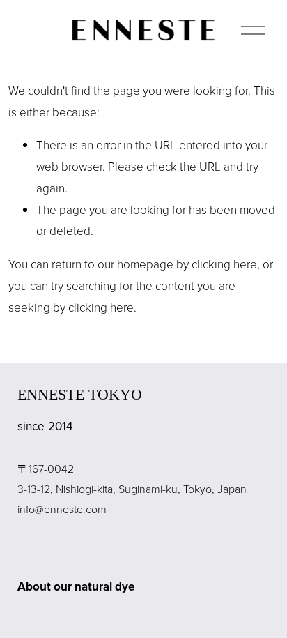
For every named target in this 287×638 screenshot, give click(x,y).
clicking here (224, 264)
